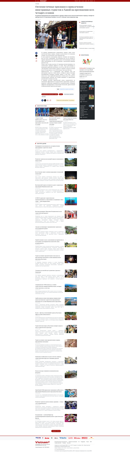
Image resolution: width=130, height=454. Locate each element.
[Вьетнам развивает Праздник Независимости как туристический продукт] (71, 215)
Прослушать (84, 90)
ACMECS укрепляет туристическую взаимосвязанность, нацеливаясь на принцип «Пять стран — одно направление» (49, 199)
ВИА (91, 441)
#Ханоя (61, 94)
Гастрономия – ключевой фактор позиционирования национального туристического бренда (49, 416)
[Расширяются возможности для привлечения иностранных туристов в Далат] (71, 149)
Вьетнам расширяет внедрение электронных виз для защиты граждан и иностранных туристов (87, 26)
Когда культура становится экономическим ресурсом (47, 371)
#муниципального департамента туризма (50, 94)
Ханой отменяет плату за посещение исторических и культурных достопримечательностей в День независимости (49, 241)
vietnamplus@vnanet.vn (61, 449)
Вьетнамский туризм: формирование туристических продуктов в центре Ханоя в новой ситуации (56, 121)
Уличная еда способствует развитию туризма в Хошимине (47, 271)
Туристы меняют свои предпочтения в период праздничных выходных (47, 340)
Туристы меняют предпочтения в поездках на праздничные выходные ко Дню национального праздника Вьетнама (48, 257)
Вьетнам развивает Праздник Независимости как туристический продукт (48, 212)
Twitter (36, 56)
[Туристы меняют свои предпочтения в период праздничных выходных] (71, 343)
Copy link (36, 61)
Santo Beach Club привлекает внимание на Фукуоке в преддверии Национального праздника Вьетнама (49, 390)
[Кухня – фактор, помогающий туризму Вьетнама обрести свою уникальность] (71, 316)
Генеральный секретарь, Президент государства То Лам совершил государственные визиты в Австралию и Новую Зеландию (84, 110)
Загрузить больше (56, 431)
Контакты (69, 442)
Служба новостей (58, 442)
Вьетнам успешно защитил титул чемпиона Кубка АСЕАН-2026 (83, 87)
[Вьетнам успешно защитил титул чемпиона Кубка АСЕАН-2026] (91, 87)
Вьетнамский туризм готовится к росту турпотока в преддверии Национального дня (49, 185)
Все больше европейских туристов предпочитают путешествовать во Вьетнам (86, 38)
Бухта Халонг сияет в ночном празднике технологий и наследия (49, 172)
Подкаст (84, 82)
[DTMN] (77, 438)
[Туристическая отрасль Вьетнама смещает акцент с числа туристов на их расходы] (71, 329)
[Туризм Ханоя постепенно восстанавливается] (70, 112)
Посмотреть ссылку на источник (66, 89)
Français (82, 0)
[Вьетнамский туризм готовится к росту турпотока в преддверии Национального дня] (71, 188)
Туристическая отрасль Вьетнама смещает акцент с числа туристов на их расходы (49, 326)
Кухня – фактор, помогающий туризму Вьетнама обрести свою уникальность (48, 313)
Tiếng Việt (76, 0)
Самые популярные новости (87, 22)
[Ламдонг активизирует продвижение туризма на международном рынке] (71, 230)
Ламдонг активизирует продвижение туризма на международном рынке (48, 227)
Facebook (36, 53)
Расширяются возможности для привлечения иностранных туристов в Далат (47, 146)
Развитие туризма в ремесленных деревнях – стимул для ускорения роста (49, 402)
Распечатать (36, 58)
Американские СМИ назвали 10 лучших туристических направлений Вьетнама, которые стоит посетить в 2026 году (48, 286)
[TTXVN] (38, 438)
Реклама (64, 442)
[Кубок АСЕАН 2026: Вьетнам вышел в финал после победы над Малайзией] (91, 96)
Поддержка (83, 441)
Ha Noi (44, 96)
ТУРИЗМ (37, 3)
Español (86, 0)
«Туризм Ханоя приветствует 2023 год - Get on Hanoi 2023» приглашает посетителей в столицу (41, 121)
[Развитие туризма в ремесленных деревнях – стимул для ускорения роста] (71, 405)
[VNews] (42, 438)
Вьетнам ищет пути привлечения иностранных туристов (86, 32)
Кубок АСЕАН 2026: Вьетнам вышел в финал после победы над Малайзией (84, 97)
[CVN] (70, 438)
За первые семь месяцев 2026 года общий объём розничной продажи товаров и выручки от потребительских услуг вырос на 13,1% (87, 72)
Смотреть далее (41, 143)
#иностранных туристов (68, 94)
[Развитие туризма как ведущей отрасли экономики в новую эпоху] (71, 162)
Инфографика (85, 55)
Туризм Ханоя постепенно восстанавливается (70, 118)
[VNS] (63, 438)
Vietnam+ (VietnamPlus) (43, 1)
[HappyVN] (91, 438)
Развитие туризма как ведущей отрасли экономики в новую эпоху (49, 159)
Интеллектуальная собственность (61, 441)
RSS (79, 441)
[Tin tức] (47, 438)
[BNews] (51, 438)
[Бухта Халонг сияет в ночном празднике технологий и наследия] (71, 175)
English (79, 0)
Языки (87, 441)
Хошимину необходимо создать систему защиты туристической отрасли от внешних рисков (48, 357)
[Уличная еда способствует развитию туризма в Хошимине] (71, 274)
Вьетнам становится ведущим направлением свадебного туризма (86, 43)
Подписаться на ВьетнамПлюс (62, 100)
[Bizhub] (56, 438)
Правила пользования (73, 441)
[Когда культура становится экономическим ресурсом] (71, 374)
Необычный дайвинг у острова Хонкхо (87, 48)
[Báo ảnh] (84, 438)
